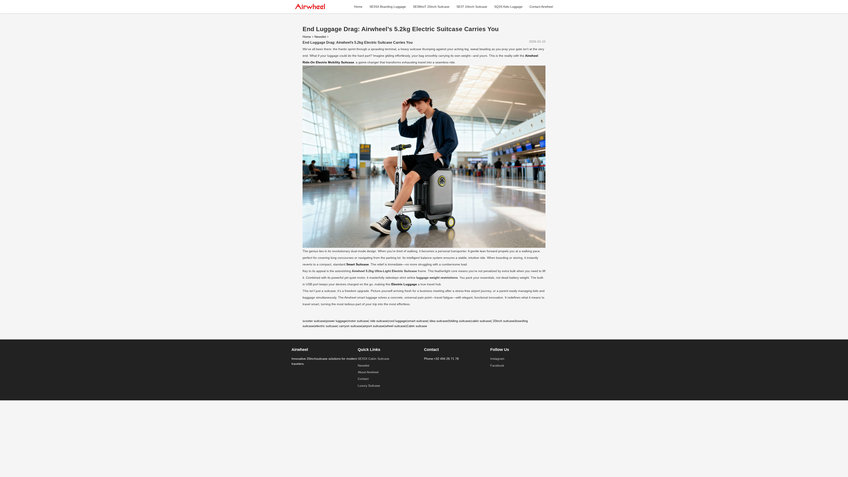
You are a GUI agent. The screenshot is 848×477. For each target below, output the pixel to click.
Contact (363, 378)
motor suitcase (358, 321)
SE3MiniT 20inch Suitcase (431, 6)
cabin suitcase (481, 321)
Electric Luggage (404, 284)
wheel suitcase (395, 326)
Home (358, 6)
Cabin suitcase (417, 326)
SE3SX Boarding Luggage (387, 6)
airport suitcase (373, 326)
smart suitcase (417, 321)
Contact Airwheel (541, 6)
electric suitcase (326, 326)
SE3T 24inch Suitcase (471, 6)
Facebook (497, 365)
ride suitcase (379, 321)
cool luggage (398, 321)
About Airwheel (368, 372)
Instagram (497, 358)
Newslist (320, 36)
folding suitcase (459, 321)
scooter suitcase (314, 321)
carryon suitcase (350, 326)
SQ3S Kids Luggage (508, 6)
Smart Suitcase (357, 264)
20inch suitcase (504, 321)
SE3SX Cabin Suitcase (373, 358)
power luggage (336, 321)
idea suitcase (439, 321)
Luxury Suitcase (369, 385)
